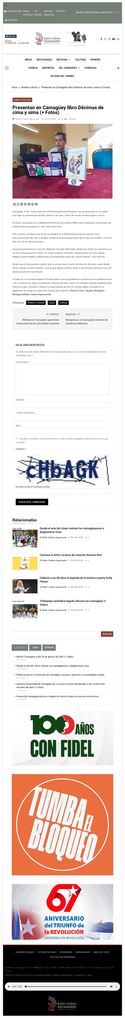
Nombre (20, 399)
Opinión (95, 59)
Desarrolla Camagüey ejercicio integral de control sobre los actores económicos (57, 696)
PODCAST (61, 11)
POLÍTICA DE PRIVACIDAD (62, 957)
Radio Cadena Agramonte (27, 118)
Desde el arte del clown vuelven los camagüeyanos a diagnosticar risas (52, 665)
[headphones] (118, 39)
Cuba (52, 302)
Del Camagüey (68, 67)
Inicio (28, 59)
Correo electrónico (25, 412)
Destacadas (44, 59)
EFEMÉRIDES (66, 952)
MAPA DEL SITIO (101, 952)
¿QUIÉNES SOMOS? (25, 952)
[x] (105, 39)
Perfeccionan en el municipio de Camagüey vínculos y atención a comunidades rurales (60, 674)
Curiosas (90, 67)
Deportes (48, 67)
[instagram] (109, 39)
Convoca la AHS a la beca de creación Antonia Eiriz (71, 555)
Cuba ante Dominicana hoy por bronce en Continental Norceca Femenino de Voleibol (90, 12)
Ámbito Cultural (35, 302)
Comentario (23, 362)
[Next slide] (118, 12)
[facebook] (101, 39)
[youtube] (113, 39)
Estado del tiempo (62, 76)
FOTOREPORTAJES (47, 952)
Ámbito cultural (22, 99)
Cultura (80, 59)
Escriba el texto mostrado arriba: (33, 486)
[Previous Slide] (113, 12)
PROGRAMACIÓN (13, 11)
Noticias (62, 59)
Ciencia (33, 67)
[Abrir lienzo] (7, 68)
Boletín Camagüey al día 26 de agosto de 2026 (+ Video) (44, 656)
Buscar (107, 634)
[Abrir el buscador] (6, 5)
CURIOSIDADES (82, 952)
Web (18, 425)
